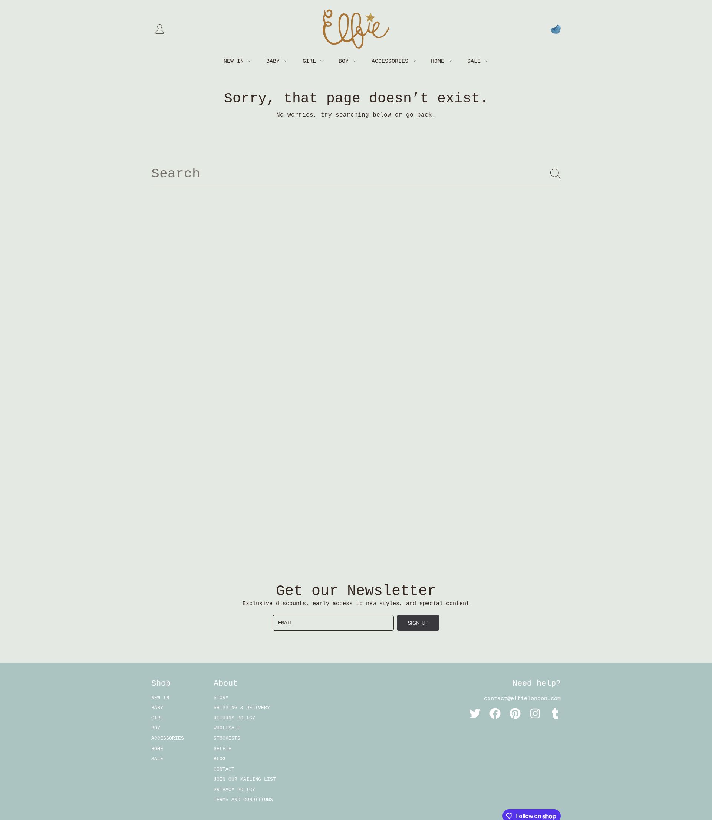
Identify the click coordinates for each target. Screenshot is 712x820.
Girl (311, 61)
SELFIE (222, 749)
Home (439, 61)
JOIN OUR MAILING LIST (245, 779)
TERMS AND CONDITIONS (243, 800)
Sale (475, 61)
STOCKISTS (227, 738)
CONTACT (224, 769)
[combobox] (356, 173)
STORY (221, 697)
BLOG (219, 759)
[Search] (555, 174)
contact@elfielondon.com (522, 699)
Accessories (392, 61)
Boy (345, 61)
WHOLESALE (227, 728)
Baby (274, 61)
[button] (555, 29)
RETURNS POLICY (234, 718)
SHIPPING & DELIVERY (242, 707)
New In (235, 61)
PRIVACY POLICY (234, 790)
